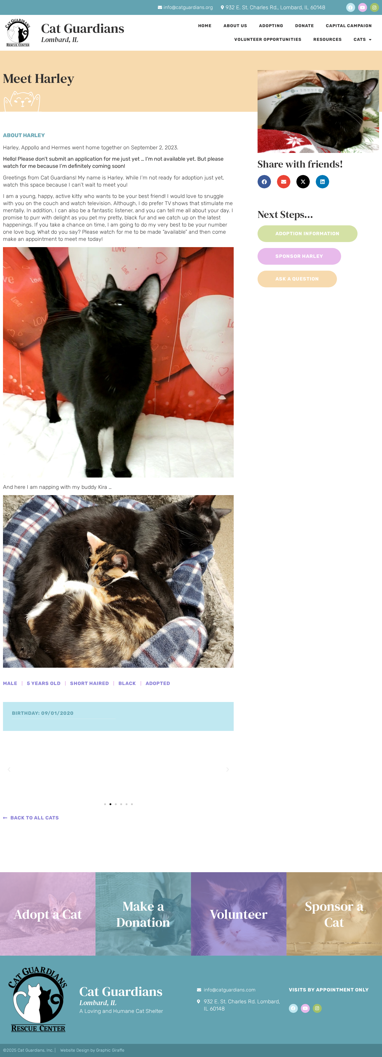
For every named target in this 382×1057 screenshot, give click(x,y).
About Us (235, 25)
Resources (327, 39)
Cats (360, 39)
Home (205, 25)
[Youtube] (362, 7)
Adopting (271, 25)
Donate (304, 25)
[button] (9, 770)
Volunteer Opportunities (267, 39)
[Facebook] (350, 7)
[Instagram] (374, 7)
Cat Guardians (82, 28)
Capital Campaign (349, 25)
